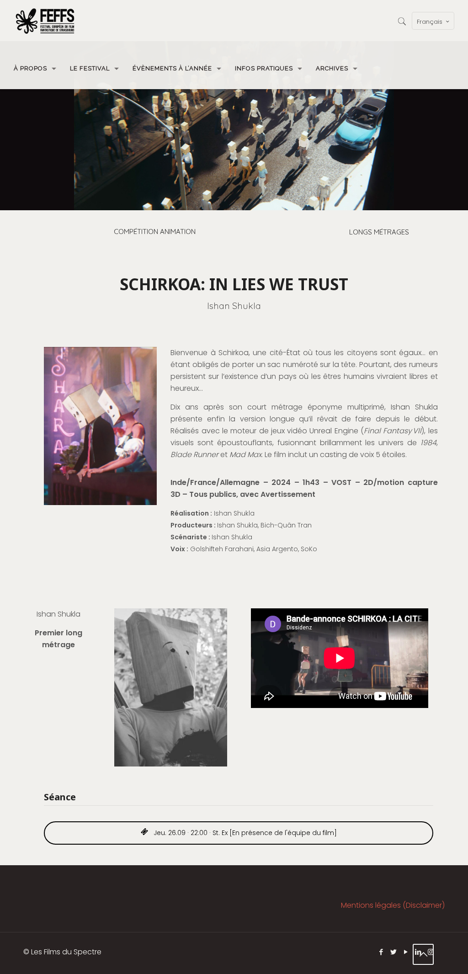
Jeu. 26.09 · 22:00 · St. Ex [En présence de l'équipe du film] (244, 832)
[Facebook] (381, 952)
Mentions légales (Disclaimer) (393, 905)
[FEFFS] (45, 20)
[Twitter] (394, 952)
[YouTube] (406, 952)
